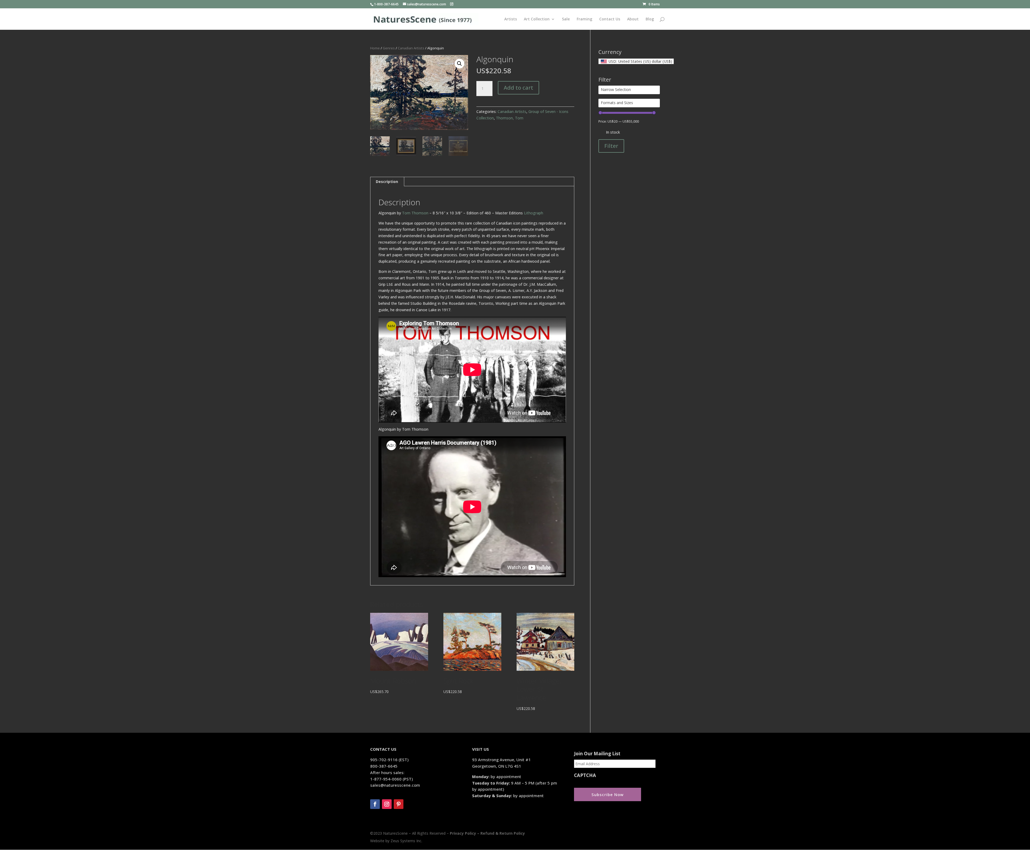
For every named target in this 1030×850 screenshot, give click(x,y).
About (633, 19)
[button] (459, 63)
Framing (584, 19)
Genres (389, 48)
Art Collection (537, 19)
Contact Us (609, 19)
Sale (566, 19)
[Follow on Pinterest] (398, 804)
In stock (613, 132)
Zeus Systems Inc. (406, 840)
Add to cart (518, 87)
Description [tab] (387, 181)
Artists (510, 19)
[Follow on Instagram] (387, 804)
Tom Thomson (415, 212)
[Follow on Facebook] (375, 804)
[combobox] (636, 61)
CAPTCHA (585, 775)
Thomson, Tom (509, 117)
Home (375, 48)
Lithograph (533, 212)
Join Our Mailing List (597, 754)
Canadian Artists (411, 48)
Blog (650, 19)
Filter (611, 145)
